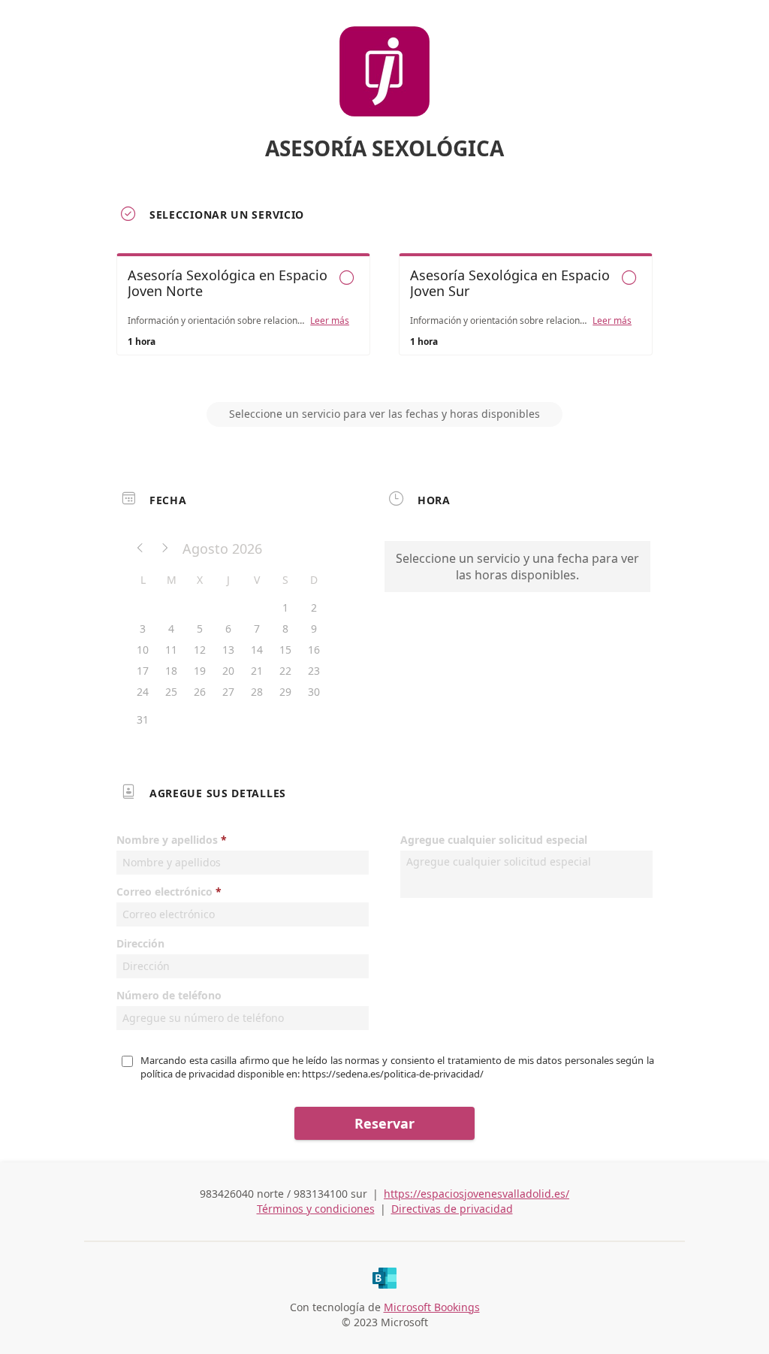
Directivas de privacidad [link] (452, 1208)
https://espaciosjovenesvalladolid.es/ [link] (476, 1193)
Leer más (329, 321)
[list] (384, 317)
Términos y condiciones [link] (316, 1208)
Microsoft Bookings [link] (432, 1307)
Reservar (384, 1123)
